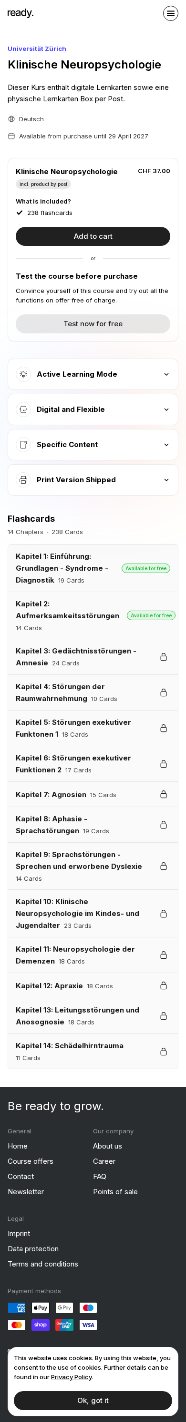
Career (104, 1161)
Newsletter (26, 1191)
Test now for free (93, 323)
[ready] (20, 13)
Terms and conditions (43, 1263)
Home (18, 1145)
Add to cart (93, 236)
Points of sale (115, 1191)
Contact (21, 1176)
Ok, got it (93, 1400)
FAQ (99, 1176)
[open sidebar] (170, 13)
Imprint (19, 1233)
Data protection (33, 1248)
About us (107, 1145)
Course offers (30, 1161)
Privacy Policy (71, 1377)
